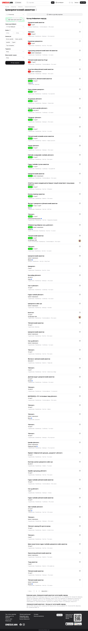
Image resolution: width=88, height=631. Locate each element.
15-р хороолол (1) (62, 598)
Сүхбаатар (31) (45, 606)
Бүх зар (7, 6)
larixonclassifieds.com (44, 629)
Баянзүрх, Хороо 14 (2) (51, 598)
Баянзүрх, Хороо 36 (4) (45, 597)
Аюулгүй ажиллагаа (39, 616)
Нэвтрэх (76, 2)
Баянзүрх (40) (37, 606)
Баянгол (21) (53, 606)
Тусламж (36, 614)
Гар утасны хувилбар (10, 614)
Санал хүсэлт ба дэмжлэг (9, 617)
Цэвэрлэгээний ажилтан (30, 6)
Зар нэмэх (83, 2)
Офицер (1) (29, 600)
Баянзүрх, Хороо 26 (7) (33, 597)
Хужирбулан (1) (50, 600)
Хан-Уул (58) (30, 606)
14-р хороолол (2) (66, 597)
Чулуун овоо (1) (58, 600)
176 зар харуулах (15, 62)
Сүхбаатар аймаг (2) (34, 607)
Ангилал (19, 2)
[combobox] (15, 14)
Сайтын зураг (8, 618)
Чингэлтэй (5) (71, 606)
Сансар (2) (74, 597)
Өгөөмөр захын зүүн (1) (39, 600)
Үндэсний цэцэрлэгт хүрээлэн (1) (44, 601)
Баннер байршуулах (25, 618)
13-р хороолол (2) (56, 597)
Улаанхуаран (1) (31, 601)
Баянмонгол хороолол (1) (74, 598)
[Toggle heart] (79, 22)
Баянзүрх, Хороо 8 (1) (70, 601)
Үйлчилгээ (20, 6)
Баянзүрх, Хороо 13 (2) (39, 598)
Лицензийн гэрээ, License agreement (24, 617)
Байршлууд (8, 620)
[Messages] (72, 2)
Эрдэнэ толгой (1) (67, 600)
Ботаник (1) (76, 600)
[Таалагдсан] (70, 2)
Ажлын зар (13, 6)
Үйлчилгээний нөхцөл (25, 614)
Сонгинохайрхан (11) (62, 606)
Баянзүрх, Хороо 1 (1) (59, 601)
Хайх (53, 2)
